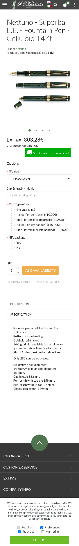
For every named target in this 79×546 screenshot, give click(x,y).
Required (27, 527)
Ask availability (40, 270)
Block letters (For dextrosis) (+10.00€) (40, 219)
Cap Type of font (20, 204)
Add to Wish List (50, 281)
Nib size (14, 171)
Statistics (28, 531)
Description (19, 304)
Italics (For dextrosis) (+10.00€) (36, 214)
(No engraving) (25, 209)
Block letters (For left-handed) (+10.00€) (42, 230)
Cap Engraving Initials (20, 188)
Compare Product (23, 281)
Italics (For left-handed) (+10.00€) (38, 224)
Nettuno (21, 48)
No (18, 247)
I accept (39, 540)
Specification (20, 314)
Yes (18, 242)
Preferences (52, 527)
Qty (9, 263)
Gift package (17, 237)
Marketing (52, 531)
